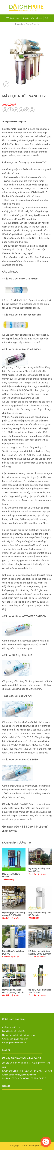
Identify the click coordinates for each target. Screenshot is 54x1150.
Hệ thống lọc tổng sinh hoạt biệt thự (39, 870)
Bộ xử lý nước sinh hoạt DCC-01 (13, 952)
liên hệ (38, 815)
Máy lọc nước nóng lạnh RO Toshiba (39, 914)
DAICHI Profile (28, 18)
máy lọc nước (23, 808)
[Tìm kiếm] (46, 18)
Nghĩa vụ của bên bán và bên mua (18, 1034)
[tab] (27, 122)
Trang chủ (19, 24)
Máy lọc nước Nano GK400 (11, 875)
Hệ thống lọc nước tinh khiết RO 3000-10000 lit (39, 952)
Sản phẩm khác (32, 24)
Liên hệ (38, 18)
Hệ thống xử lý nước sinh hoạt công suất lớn (13, 991)
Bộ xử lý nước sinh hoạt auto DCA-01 (39, 991)
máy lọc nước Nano (31, 162)
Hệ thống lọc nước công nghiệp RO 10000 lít (13, 914)
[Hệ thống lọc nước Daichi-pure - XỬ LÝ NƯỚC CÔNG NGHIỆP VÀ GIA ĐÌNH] (27, 7)
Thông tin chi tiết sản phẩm (14, 121)
